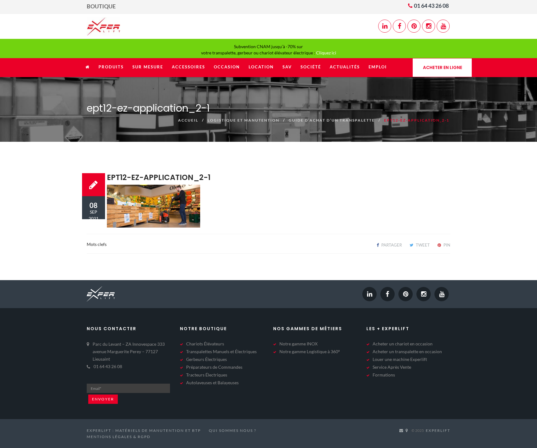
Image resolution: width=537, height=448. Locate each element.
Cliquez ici (326, 52)
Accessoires (188, 66)
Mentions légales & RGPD (118, 436)
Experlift (438, 430)
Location (261, 66)
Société (311, 66)
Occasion (227, 66)
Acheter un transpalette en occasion (407, 351)
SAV (287, 66)
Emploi (378, 66)
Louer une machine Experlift (400, 359)
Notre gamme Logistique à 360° (309, 351)
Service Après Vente (392, 367)
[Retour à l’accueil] (87, 70)
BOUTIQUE (101, 6)
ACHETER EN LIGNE (442, 67)
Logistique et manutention (243, 120)
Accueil (188, 120)
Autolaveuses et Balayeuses (212, 382)
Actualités (345, 66)
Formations (384, 374)
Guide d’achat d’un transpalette (332, 120)
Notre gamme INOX (298, 343)
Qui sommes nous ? (232, 430)
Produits (111, 66)
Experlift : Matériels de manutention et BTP (144, 430)
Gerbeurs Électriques (206, 359)
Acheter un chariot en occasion (403, 343)
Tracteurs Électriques (206, 374)
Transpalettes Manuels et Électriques (221, 351)
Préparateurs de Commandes (214, 367)
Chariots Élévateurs (205, 343)
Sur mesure (147, 66)
